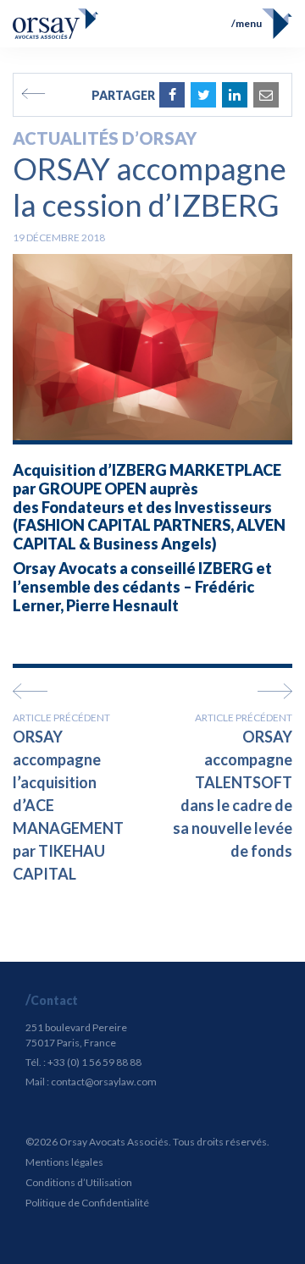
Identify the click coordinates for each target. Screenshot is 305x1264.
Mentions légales (64, 1162)
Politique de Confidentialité (87, 1202)
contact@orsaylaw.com (104, 1081)
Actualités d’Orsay (105, 138)
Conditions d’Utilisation (78, 1182)
